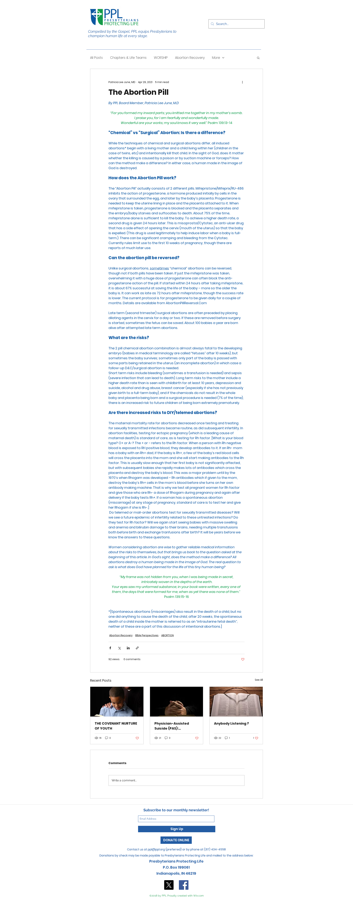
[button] (258, 57)
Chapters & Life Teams (128, 58)
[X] (169, 885)
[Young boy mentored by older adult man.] (116, 702)
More (216, 58)
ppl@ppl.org (156, 849)
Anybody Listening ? (231, 723)
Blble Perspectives (146, 635)
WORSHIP (161, 58)
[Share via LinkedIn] (128, 648)
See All (259, 680)
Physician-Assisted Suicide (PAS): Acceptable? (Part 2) (172, 726)
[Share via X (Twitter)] (119, 648)
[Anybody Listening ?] (236, 702)
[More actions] (242, 82)
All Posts (96, 58)
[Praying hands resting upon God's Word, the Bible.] (176, 702)
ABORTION (167, 635)
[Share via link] (137, 648)
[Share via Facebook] (110, 648)
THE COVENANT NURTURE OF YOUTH (116, 726)
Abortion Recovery (190, 58)
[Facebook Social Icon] (183, 885)
